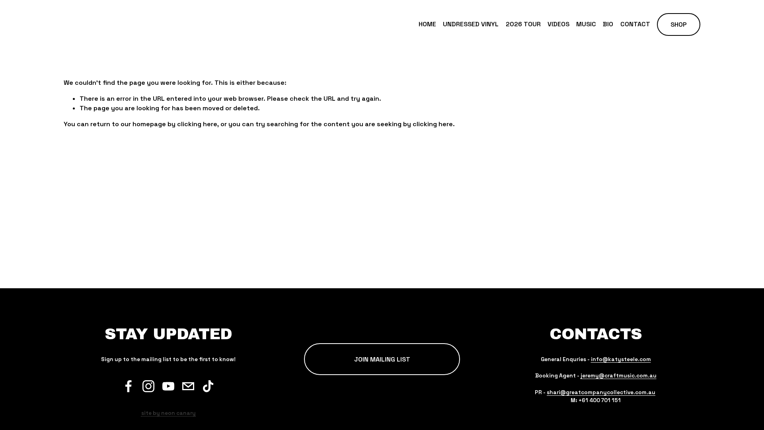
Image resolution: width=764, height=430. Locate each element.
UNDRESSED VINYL (471, 24)
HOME (427, 24)
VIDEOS (558, 24)
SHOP (678, 24)
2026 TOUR (523, 24)
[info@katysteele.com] (188, 386)
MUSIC (586, 24)
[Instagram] (148, 386)
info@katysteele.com (621, 359)
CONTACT (635, 24)
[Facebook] (128, 386)
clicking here (197, 124)
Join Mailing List (382, 359)
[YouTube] (168, 386)
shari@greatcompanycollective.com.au (601, 392)
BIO (608, 24)
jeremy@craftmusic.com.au (619, 375)
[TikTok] (208, 386)
